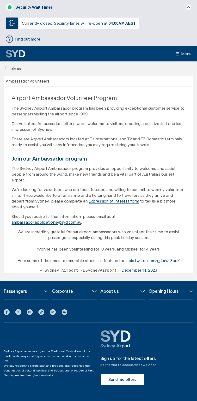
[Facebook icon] (7, 313)
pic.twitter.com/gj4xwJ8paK (154, 260)
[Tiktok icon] (41, 313)
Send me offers (122, 379)
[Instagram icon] (30, 313)
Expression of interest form (114, 201)
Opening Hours (164, 291)
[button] (64, 313)
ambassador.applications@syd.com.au (46, 222)
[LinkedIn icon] (53, 313)
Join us (14, 68)
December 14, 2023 (139, 270)
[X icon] (18, 313)
